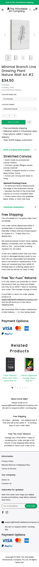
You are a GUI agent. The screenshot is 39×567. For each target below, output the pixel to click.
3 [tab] (17, 387)
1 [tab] (12, 387)
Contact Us (6, 483)
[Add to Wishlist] (29, 122)
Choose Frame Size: (9, 94)
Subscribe (31, 506)
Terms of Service (9, 468)
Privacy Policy (7, 461)
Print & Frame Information (16, 149)
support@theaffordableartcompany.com (19, 405)
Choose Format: (8, 104)
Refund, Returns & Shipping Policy (16, 465)
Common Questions (13, 207)
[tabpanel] (10, 369)
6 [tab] (24, 387)
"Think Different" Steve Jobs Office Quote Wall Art (10, 378)
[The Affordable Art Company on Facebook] (3, 512)
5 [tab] (22, 387)
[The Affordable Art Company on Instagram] (7, 512)
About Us (5, 480)
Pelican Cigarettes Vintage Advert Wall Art (29, 378)
